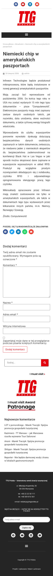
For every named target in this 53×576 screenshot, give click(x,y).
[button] (26, 34)
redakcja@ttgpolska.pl (29, 502)
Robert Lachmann (34, 569)
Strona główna (8, 44)
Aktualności (19, 44)
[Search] (44, 362)
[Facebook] (16, 4)
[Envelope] (37, 4)
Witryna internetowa (14, 326)
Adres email (10, 314)
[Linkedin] (30, 4)
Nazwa (8, 302)
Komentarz (10, 265)
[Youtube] (23, 4)
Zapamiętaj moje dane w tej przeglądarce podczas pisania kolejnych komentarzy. (26, 342)
